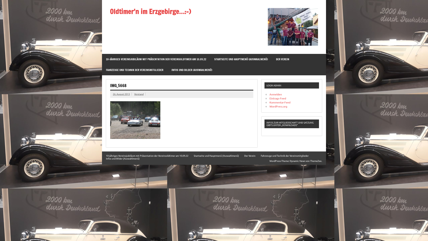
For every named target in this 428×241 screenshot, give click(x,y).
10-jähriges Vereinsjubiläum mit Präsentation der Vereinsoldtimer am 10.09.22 (156, 59)
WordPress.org (278, 106)
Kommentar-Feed (280, 102)
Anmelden (276, 94)
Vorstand (139, 94)
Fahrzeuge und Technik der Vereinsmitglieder (134, 70)
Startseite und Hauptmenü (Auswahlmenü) (241, 59)
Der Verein (282, 59)
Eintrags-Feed (278, 98)
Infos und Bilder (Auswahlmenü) (192, 70)
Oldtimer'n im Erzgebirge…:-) (150, 11)
